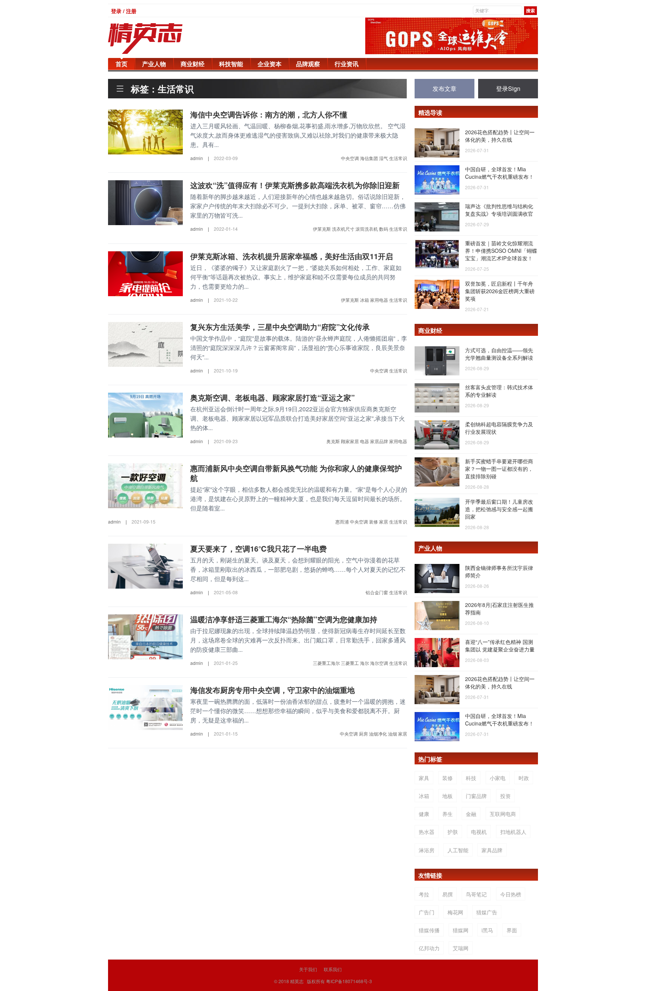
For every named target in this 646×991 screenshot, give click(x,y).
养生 (447, 813)
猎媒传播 (429, 930)
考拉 (424, 894)
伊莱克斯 (322, 228)
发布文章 (444, 88)
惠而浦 (342, 521)
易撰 (447, 894)
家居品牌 (379, 441)
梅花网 (455, 912)
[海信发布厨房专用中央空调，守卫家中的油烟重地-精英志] (145, 707)
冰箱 (364, 300)
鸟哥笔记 (476, 894)
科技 (471, 778)
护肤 (452, 831)
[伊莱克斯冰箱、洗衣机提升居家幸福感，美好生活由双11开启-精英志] (145, 272)
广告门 (426, 912)
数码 (383, 228)
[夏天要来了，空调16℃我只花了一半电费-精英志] (145, 565)
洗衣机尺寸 (343, 228)
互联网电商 (503, 813)
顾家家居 (350, 441)
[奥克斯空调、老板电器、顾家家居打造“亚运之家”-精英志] (145, 414)
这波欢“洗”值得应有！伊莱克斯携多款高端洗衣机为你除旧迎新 (295, 185)
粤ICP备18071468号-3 (349, 981)
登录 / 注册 (123, 11)
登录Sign (508, 88)
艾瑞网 (460, 948)
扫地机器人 (513, 831)
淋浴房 (426, 850)
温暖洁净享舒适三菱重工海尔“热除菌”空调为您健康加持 (283, 619)
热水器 (426, 831)
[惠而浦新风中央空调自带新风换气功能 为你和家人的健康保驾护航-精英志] (145, 485)
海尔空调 (379, 663)
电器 (364, 441)
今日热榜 (510, 894)
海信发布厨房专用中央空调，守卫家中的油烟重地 (272, 689)
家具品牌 (492, 850)
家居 (383, 521)
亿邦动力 (429, 948)
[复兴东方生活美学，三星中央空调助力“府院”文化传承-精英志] (145, 343)
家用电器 (379, 300)
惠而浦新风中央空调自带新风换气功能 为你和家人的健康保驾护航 (296, 473)
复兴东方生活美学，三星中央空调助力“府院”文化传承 (280, 326)
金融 (471, 813)
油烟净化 (378, 733)
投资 (505, 796)
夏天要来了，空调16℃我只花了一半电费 (258, 548)
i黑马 (487, 930)
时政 (524, 778)
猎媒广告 (486, 912)
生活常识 (398, 158)
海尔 (364, 663)
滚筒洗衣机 (367, 228)
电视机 (479, 831)
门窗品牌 (476, 796)
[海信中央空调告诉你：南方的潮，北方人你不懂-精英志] (145, 131)
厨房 (363, 733)
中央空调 (350, 158)
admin (196, 158)
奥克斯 (333, 441)
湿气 (383, 158)
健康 (424, 813)
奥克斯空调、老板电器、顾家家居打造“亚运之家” (272, 397)
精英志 (297, 981)
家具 (424, 778)
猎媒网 (460, 930)
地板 (447, 796)
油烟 (392, 733)
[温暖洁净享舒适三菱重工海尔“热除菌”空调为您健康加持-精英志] (145, 636)
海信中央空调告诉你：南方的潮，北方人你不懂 (268, 114)
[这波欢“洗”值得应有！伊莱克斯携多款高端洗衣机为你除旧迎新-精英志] (145, 202)
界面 (512, 930)
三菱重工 (350, 663)
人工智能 (457, 850)
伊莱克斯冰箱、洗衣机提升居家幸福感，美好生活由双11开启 (291, 256)
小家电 (497, 778)
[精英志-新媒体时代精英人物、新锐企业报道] (160, 38)
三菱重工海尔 (326, 663)
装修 (373, 521)
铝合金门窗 (377, 592)
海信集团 (369, 158)
